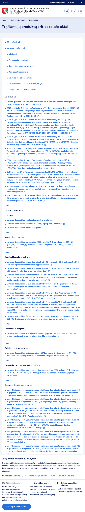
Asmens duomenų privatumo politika (59, 476)
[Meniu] (80, 11)
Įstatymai (13, 54)
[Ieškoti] (73, 11)
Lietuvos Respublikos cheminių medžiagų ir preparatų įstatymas (34, 224)
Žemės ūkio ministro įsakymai (21, 66)
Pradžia (5, 20)
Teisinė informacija (18, 20)
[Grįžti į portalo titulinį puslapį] (5, 2)
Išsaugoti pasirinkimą (16, 506)
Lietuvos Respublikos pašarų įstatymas (24, 228)
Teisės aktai (33, 20)
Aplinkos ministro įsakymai (20, 78)
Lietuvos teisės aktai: (16, 48)
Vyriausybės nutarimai (18, 60)
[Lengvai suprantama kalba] (66, 11)
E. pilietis (71, 3)
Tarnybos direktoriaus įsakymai (22, 90)
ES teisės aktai (13, 42)
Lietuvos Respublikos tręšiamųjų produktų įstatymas (30, 220)
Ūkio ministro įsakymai (18, 72)
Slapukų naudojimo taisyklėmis (29, 476)
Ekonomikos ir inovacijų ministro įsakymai (26, 84)
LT (79, 3)
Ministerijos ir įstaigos (57, 3)
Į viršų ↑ (8, 205)
